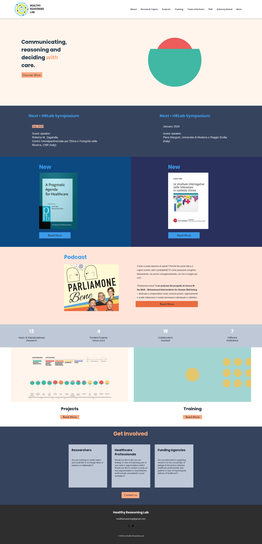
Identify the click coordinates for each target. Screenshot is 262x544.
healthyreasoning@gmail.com (130, 519)
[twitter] (133, 525)
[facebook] (128, 525)
